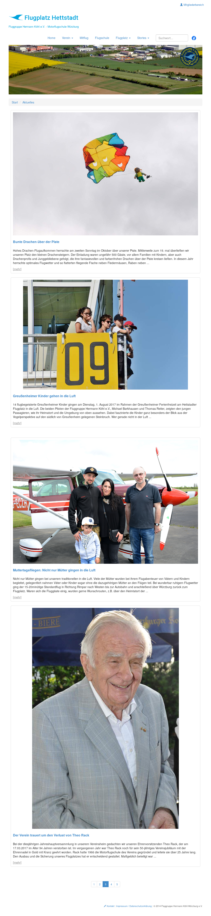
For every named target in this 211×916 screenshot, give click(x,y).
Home (51, 38)
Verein (66, 38)
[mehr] (17, 269)
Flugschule (102, 38)
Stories (142, 38)
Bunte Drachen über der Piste (36, 241)
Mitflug (84, 38)
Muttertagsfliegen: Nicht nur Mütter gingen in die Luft (54, 570)
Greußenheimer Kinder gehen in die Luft (44, 395)
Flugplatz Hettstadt (50, 17)
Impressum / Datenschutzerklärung (134, 906)
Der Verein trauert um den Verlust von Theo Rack (51, 835)
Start (15, 102)
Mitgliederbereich (193, 5)
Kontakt (110, 906)
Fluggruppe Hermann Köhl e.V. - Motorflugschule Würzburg (44, 26)
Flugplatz (122, 38)
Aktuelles (28, 102)
